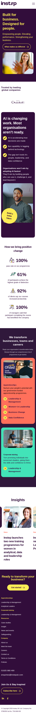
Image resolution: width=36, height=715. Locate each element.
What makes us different (15, 47)
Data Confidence (16, 418)
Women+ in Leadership (19, 407)
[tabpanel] (18, 44)
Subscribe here (10, 691)
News (6, 532)
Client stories (16, 230)
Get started (16, 587)
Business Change (16, 412)
